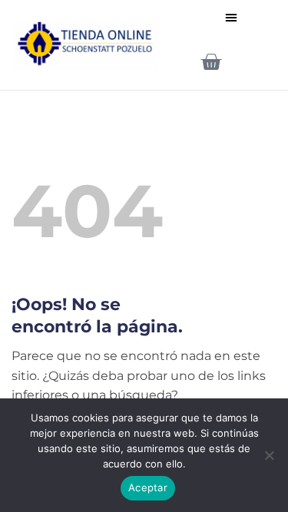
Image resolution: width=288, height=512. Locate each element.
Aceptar (147, 487)
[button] (231, 17)
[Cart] (210, 61)
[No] (268, 460)
